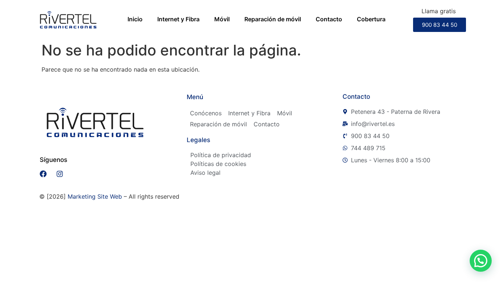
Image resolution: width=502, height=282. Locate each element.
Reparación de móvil (272, 19)
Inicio (135, 19)
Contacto (329, 19)
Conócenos (206, 113)
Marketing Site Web (95, 196)
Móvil (222, 19)
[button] (481, 261)
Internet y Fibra (178, 19)
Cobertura (371, 19)
